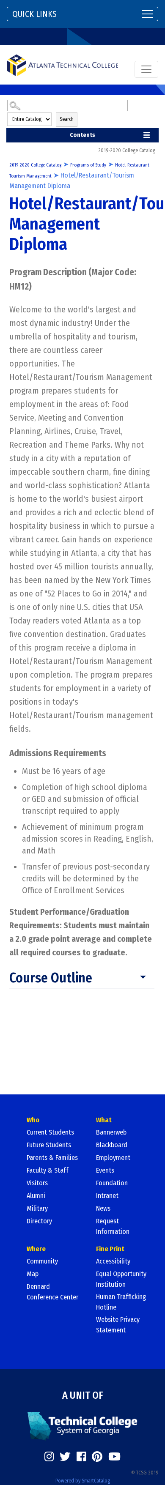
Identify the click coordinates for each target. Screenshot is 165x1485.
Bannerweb (111, 1132)
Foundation (112, 1183)
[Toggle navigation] (146, 69)
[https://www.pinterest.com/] (97, 1456)
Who (33, 1120)
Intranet (107, 1196)
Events (105, 1170)
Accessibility (113, 1261)
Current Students (50, 1132)
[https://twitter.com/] (65, 1456)
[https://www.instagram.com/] (49, 1456)
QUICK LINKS (34, 14)
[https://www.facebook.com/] (81, 1456)
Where (36, 1249)
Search (67, 119)
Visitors (37, 1183)
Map (32, 1274)
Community (42, 1261)
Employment (113, 1158)
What (104, 1120)
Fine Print (110, 1249)
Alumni (36, 1196)
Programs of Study (88, 165)
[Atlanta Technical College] (62, 65)
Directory (39, 1221)
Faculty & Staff (48, 1170)
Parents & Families (52, 1158)
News (103, 1208)
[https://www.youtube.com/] (114, 1456)
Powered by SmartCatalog (82, 1481)
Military (37, 1208)
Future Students (49, 1145)
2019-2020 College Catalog (35, 165)
